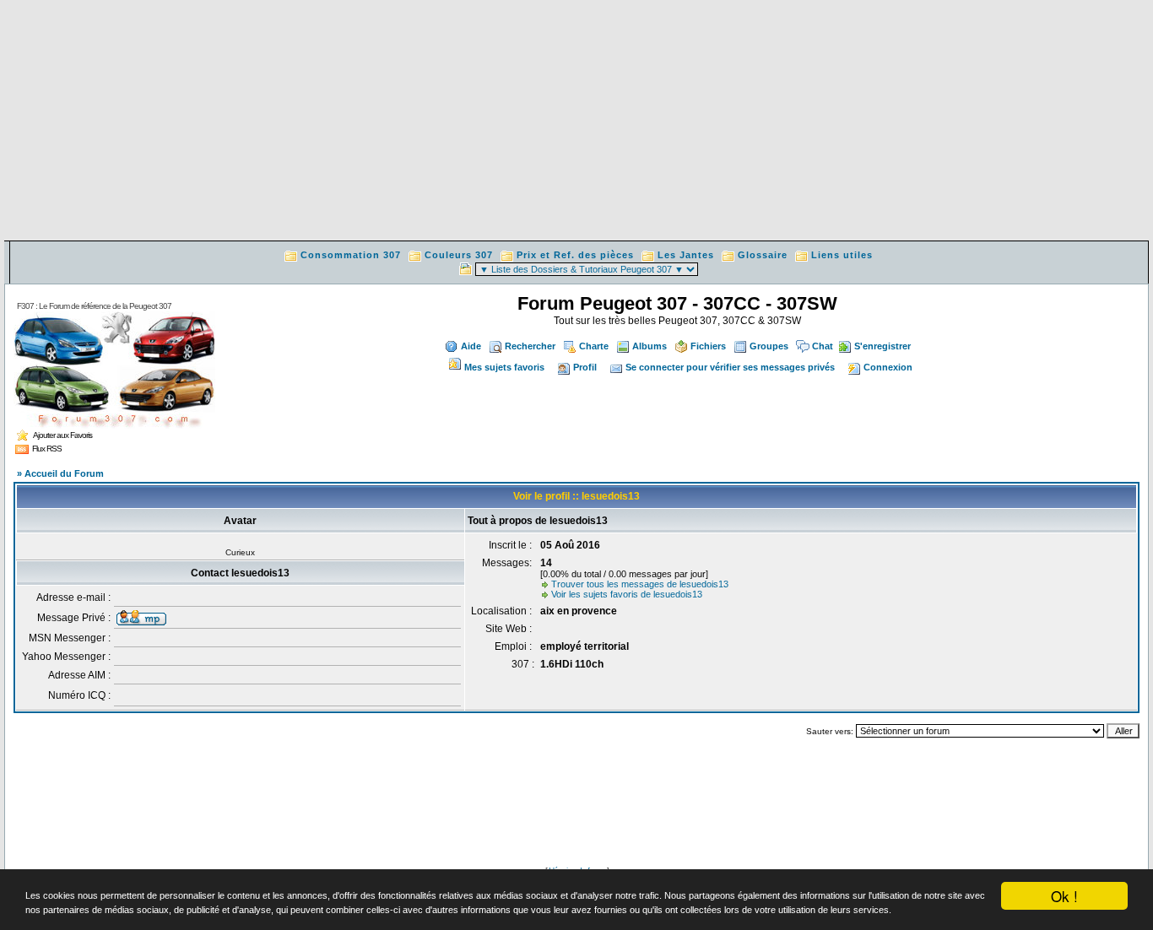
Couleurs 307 (459, 255)
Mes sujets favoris (504, 367)
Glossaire (763, 255)
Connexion (887, 367)
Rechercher (530, 346)
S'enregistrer (882, 346)
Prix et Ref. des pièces (575, 255)
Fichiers (708, 346)
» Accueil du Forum (60, 473)
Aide (471, 346)
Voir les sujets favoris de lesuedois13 (626, 594)
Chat (822, 346)
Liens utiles (842, 255)
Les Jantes (686, 255)
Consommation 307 (350, 255)
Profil (585, 367)
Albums (649, 346)
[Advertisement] (576, 122)
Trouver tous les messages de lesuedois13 (639, 584)
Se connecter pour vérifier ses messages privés (730, 367)
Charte (594, 346)
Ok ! (1064, 895)
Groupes (769, 346)
